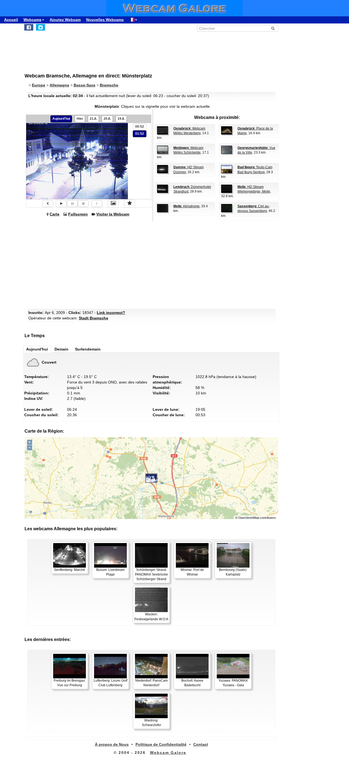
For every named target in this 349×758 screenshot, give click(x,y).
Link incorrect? (111, 312)
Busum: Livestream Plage (110, 572)
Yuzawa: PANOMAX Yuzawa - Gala (233, 683)
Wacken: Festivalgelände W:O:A (151, 616)
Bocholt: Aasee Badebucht (192, 683)
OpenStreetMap (248, 517)
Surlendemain (88, 349)
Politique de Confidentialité (161, 744)
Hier (80, 119)
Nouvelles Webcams (105, 19)
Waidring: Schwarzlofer (151, 722)
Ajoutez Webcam (65, 19)
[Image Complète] (113, 203)
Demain (61, 349)
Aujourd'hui (61, 119)
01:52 (139, 134)
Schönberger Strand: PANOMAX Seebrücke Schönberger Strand (151, 574)
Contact (200, 744)
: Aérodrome (186, 206)
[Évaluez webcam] (129, 203)
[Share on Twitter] (40, 27)
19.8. (121, 119)
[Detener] (83, 203)
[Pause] (72, 203)
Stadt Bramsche (93, 318)
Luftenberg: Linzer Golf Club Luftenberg (110, 683)
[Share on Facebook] (29, 27)
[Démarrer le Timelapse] (61, 203)
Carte (54, 214)
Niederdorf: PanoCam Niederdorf (151, 683)
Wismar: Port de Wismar (192, 572)
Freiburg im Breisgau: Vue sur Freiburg (70, 683)
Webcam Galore (168, 752)
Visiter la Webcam (112, 214)
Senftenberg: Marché (69, 570)
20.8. (107, 119)
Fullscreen (78, 214)
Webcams (32, 19)
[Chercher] (273, 28)
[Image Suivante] (96, 203)
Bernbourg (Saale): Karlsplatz (233, 572)
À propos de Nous (112, 744)
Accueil (11, 19)
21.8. (93, 119)
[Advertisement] (158, 49)
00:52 (139, 126)
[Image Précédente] (47, 203)
